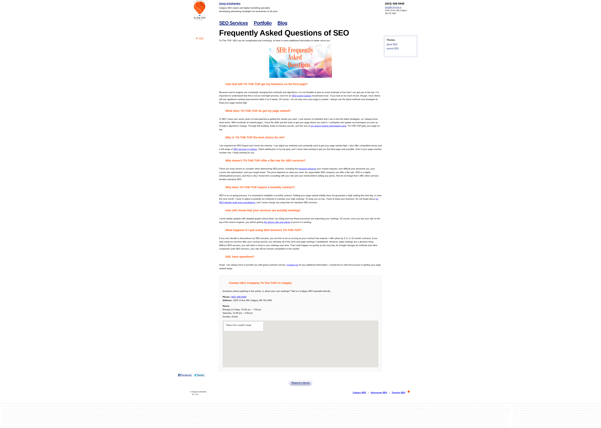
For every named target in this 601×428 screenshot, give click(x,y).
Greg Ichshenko (229, 3)
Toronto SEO (398, 392)
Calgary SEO (359, 392)
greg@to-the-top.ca (393, 7)
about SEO (392, 44)
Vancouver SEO (379, 392)
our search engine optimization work (328, 126)
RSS (201, 38)
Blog (282, 22)
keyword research (307, 168)
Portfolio (263, 22)
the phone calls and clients (277, 222)
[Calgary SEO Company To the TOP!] (199, 10)
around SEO (393, 48)
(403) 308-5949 (238, 297)
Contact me (292, 265)
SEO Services (233, 22)
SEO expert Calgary (302, 95)
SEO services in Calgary (245, 149)
